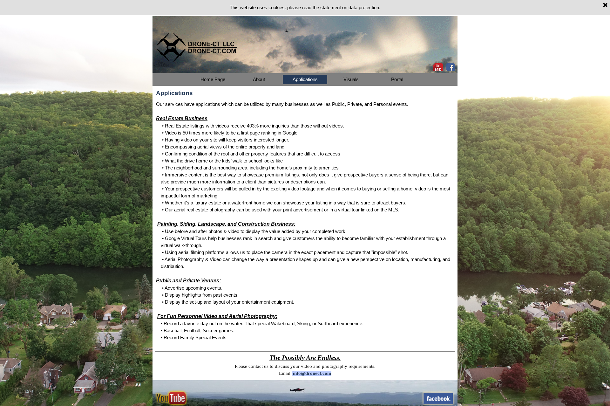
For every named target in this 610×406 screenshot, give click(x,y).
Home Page (212, 79)
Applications (305, 79)
